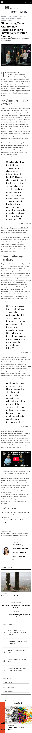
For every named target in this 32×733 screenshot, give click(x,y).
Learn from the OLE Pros (17, 728)
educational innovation (16, 533)
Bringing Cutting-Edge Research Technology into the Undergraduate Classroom (17, 632)
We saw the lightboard (22, 120)
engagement (11, 535)
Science (20, 17)
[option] (16, 584)
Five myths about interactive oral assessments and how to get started (16, 614)
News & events (12, 17)
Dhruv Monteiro (25, 38)
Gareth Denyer (7, 40)
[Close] (5, 700)
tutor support (24, 535)
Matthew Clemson (15, 38)
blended (8, 533)
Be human (4, 17)
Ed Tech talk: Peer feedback (11, 596)
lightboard (18, 535)
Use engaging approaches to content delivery (13, 18)
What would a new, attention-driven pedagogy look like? (16, 605)
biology (3, 533)
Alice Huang (6, 38)
